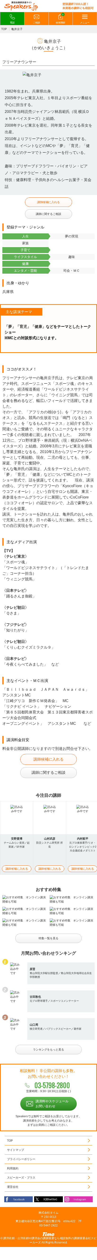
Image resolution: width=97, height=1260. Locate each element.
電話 (12, 22)
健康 (25, 264)
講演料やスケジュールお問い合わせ (52, 1103)
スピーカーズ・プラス (21, 1177)
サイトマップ (15, 1150)
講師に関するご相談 (48, 214)
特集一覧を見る (48, 938)
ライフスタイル (25, 257)
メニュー (84, 22)
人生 (25, 236)
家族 (25, 243)
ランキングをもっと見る (48, 1049)
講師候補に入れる (48, 202)
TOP (4, 29)
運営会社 (12, 1187)
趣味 (71, 257)
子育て (25, 250)
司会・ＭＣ (71, 270)
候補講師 (60, 18)
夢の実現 (71, 236)
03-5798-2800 (52, 1085)
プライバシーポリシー (21, 1159)
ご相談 (36, 22)
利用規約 (12, 1168)
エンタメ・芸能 (25, 270)
